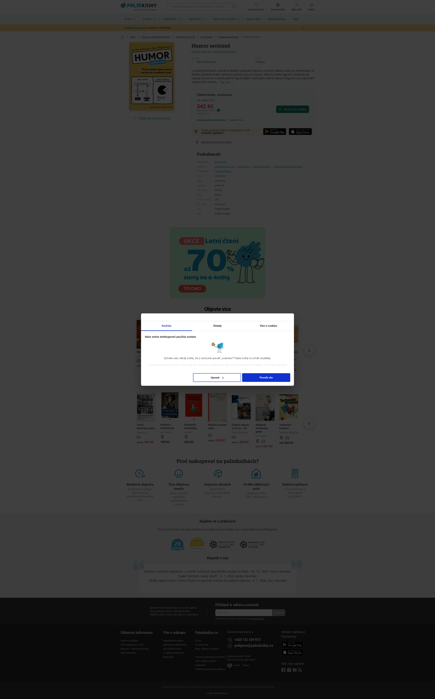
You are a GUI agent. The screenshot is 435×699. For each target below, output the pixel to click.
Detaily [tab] (217, 325)
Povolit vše (266, 377)
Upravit (215, 377)
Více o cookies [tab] (268, 325)
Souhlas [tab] (166, 325)
